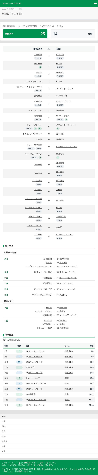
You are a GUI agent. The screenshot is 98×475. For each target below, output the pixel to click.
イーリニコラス (35, 216)
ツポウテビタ (62, 96)
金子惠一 (60, 172)
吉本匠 (59, 227)
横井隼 (59, 207)
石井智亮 (38, 190)
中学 (3, 446)
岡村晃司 (60, 139)
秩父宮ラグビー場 (47, 26)
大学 (3, 421)
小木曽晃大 (37, 181)
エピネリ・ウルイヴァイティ (29, 87)
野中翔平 (60, 110)
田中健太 (60, 181)
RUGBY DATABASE (12, 3)
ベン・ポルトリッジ (33, 154)
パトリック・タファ (64, 89)
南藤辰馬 (60, 154)
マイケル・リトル (34, 225)
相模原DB (37, 49)
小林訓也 (38, 101)
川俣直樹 (38, 54)
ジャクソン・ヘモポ (33, 199)
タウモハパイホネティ (32, 134)
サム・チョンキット (33, 207)
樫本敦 (59, 63)
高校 (3, 426)
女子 (3, 451)
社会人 (4, 441)
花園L (58, 49)
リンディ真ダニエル (33, 81)
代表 (3, 431)
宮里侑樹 (38, 173)
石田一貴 (38, 164)
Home (4, 9)
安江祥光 (38, 63)
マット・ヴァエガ (34, 145)
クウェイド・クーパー (65, 125)
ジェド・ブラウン (63, 101)
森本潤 (39, 72)
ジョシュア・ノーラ (64, 234)
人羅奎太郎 (61, 216)
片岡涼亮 (60, 134)
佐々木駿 (60, 54)
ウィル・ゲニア (63, 116)
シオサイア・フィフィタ (66, 146)
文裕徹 (59, 190)
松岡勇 (59, 81)
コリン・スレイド (34, 125)
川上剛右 (38, 234)
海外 (3, 436)
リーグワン (23, 26)
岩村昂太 (38, 116)
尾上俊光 (60, 200)
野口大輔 (60, 163)
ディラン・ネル (35, 110)
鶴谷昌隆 (38, 96)
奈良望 (39, 139)
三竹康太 (60, 72)
